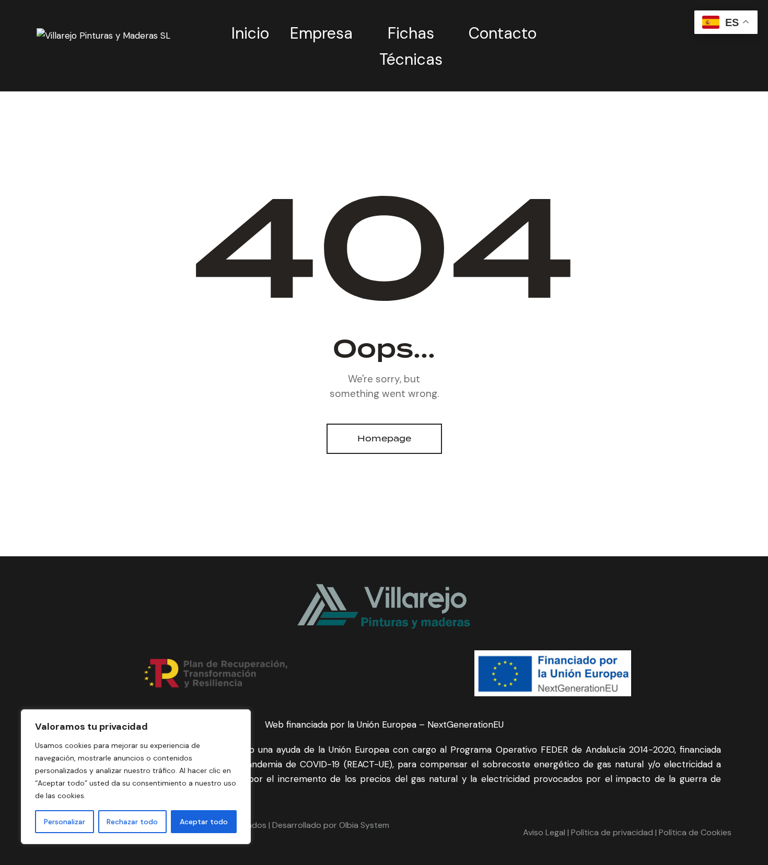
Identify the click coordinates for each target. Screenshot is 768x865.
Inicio (250, 33)
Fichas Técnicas (411, 46)
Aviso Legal (544, 832)
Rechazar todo (132, 821)
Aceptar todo (204, 821)
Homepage (384, 438)
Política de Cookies (695, 832)
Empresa (321, 33)
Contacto (503, 33)
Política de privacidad (611, 832)
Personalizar (64, 821)
